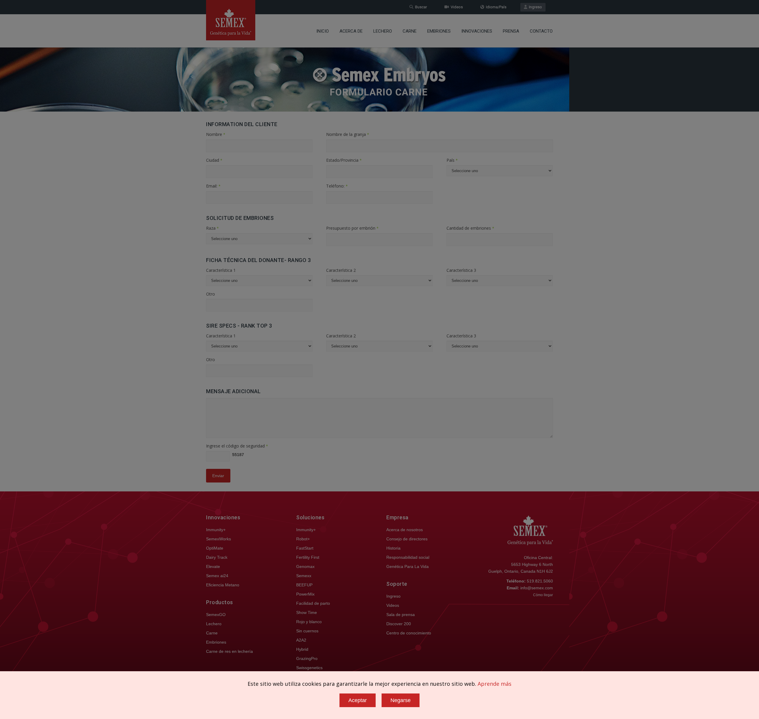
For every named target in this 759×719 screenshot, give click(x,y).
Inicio (322, 31)
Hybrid (302, 649)
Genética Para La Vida (407, 566)
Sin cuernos (307, 630)
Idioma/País (495, 7)
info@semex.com (536, 587)
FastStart (304, 548)
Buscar (420, 7)
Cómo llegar (543, 595)
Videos (456, 7)
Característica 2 (341, 270)
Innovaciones (476, 31)
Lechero (382, 31)
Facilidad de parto (313, 603)
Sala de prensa (400, 614)
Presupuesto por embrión (352, 228)
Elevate (213, 566)
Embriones (439, 31)
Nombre (215, 134)
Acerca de (351, 31)
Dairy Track (216, 557)
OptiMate (214, 548)
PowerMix (305, 594)
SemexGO (216, 614)
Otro (210, 294)
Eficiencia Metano (222, 584)
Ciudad (214, 160)
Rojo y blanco (309, 621)
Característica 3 (461, 270)
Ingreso (534, 7)
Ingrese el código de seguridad (237, 446)
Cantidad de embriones (470, 228)
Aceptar (357, 700)
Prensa (511, 31)
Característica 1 (221, 270)
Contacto (541, 31)
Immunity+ (216, 529)
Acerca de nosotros (404, 529)
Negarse (400, 700)
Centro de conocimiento (408, 633)
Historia (393, 548)
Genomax (305, 566)
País (452, 160)
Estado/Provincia (344, 160)
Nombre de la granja (347, 134)
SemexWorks (218, 539)
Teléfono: (337, 186)
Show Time (306, 612)
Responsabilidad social (407, 557)
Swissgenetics (309, 667)
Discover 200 (398, 623)
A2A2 (301, 640)
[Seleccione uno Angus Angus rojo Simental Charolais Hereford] (259, 240)
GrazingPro (307, 658)
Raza (212, 228)
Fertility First (307, 557)
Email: (213, 186)
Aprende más (494, 683)
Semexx (303, 575)
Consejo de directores (407, 539)
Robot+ (303, 539)
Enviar (218, 475)
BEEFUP (304, 584)
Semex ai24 (217, 575)
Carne (410, 31)
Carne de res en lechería (229, 651)
